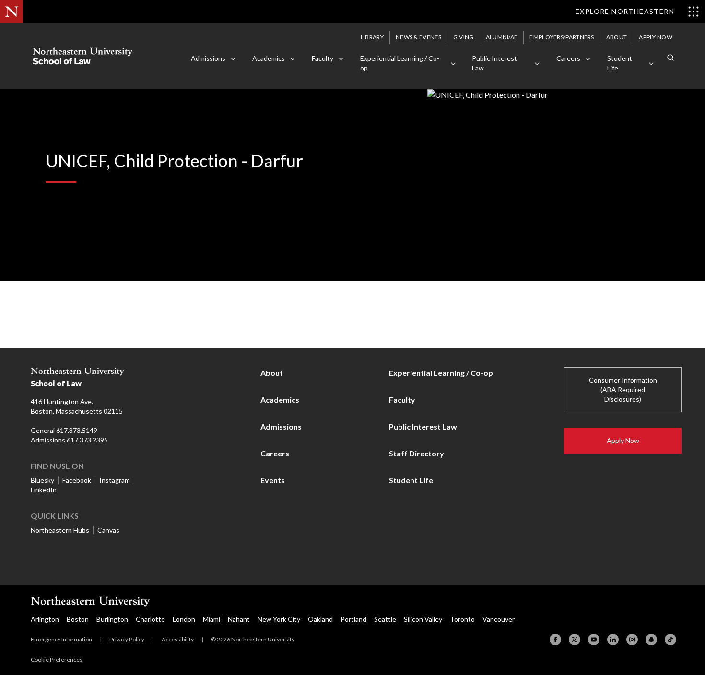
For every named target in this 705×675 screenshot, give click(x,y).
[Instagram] (632, 639)
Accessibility (178, 639)
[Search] (670, 57)
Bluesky (42, 480)
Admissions (281, 426)
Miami (211, 619)
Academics (279, 399)
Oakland (320, 619)
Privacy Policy (126, 639)
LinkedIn (44, 490)
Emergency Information (61, 639)
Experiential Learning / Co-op (441, 372)
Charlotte (150, 619)
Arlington (45, 619)
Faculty (402, 399)
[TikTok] (670, 639)
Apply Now (623, 440)
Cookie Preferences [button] (56, 659)
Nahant (239, 619)
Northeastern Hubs (60, 530)
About (271, 372)
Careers (274, 453)
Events (272, 480)
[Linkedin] (613, 639)
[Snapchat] (651, 639)
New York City (279, 619)
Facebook (76, 480)
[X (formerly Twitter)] (574, 639)
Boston (78, 619)
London (184, 619)
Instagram (114, 480)
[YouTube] (593, 639)
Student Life (411, 480)
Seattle (385, 619)
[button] (214, 59)
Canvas (108, 530)
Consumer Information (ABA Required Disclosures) (623, 389)
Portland (353, 619)
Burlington (112, 619)
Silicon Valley (423, 619)
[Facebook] (555, 639)
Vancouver (498, 619)
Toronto (462, 619)
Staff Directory (416, 453)
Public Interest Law (423, 426)
